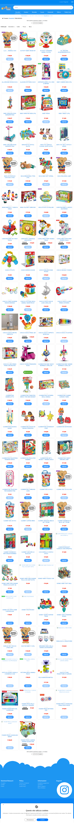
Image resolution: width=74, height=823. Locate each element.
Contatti (3, 784)
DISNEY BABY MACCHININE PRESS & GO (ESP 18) (10, 584)
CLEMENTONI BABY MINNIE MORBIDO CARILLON (64, 364)
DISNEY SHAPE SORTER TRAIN (46, 615)
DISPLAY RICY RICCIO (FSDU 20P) (9, 646)
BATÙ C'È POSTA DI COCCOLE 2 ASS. (9, 176)
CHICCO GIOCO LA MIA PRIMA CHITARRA (64, 302)
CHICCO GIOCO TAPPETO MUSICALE (46, 333)
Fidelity (2, 786)
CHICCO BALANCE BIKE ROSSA (46, 270)
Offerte (59, 12)
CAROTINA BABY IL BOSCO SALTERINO (64, 208)
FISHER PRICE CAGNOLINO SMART (10, 735)
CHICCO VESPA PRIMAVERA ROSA (28, 364)
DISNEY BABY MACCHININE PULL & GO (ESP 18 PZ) (28, 579)
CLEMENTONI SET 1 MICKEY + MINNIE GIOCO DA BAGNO (46, 459)
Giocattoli (17, 12)
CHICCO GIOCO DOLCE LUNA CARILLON (46, 302)
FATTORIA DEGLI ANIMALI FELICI (28, 673)
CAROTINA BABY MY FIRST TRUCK (10, 239)
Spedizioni (40, 784)
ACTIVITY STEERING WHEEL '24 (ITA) (46, 51)
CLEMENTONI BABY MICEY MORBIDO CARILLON (46, 364)
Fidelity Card (68, 12)
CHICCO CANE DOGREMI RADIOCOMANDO (10, 302)
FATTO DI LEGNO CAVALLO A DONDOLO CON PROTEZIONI (10, 674)
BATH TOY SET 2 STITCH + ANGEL (64, 145)
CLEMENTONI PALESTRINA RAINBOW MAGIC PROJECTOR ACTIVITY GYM (10, 459)
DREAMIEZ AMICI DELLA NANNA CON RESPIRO (46, 646)
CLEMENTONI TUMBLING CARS (28, 490)
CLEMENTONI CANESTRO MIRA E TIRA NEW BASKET (28, 396)
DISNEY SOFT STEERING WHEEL (64, 615)
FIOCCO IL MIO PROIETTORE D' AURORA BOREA (64, 674)
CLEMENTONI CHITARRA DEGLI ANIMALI (46, 396)
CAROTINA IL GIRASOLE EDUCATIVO (28, 239)
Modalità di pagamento (43, 783)
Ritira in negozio (41, 786)
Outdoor (26, 12)
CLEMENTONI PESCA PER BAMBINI (27, 458)
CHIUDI (4, 805)
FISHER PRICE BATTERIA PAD (46, 709)
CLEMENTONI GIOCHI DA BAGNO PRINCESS (28, 427)
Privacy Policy (22, 784)
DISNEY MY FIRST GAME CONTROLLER (10, 610)
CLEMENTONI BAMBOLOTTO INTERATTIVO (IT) (10, 397)
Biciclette (34, 12)
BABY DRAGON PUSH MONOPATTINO (10, 114)
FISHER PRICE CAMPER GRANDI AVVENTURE (28, 740)
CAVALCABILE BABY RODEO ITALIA (46, 239)
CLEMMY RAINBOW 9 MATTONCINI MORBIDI (9, 552)
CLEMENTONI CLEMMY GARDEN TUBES (64, 396)
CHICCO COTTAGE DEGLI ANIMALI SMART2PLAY (28, 302)
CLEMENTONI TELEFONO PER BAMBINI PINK (9, 490)
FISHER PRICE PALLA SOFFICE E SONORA (28, 704)
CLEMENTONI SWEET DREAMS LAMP (64, 458)
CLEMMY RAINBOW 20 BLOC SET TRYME (64, 521)
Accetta (42, 819)
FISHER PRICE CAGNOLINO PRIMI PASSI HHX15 (64, 704)
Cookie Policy (22, 786)
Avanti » (40, 23)
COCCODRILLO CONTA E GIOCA (46, 552)
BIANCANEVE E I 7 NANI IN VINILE (10, 208)
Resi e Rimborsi (41, 788)
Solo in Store (29, 372)
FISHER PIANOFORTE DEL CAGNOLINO (9, 709)
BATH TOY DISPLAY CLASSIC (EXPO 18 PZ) (46, 145)
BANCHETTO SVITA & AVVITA (28, 145)
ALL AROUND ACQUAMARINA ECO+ (64, 51)
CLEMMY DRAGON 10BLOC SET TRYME (46, 521)
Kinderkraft (50, 12)
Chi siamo (3, 783)
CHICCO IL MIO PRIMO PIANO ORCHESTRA (9, 364)
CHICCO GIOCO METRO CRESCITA (10, 333)
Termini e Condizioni (24, 783)
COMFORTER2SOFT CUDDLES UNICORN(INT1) (64, 547)
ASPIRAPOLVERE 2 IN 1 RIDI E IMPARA (46, 82)
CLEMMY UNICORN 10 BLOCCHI (28, 552)
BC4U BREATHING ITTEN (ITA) (28, 176)
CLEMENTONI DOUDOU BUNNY (10, 427)
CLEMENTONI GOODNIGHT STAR (46, 427)
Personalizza (30, 820)
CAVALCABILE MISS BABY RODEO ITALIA (64, 239)
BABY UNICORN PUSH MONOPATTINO (9, 145)
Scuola (42, 12)
